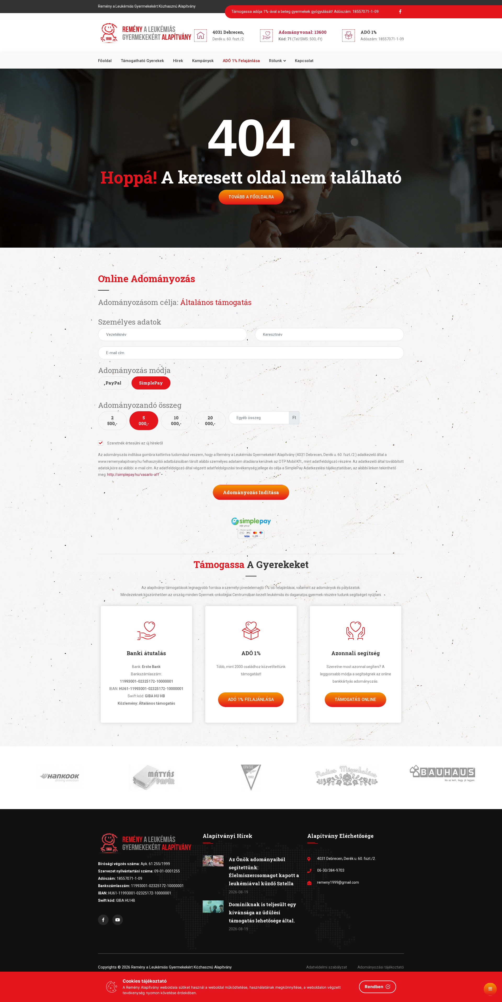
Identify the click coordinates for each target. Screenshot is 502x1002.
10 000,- (176, 420)
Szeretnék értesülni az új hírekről (135, 443)
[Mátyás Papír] (59, 777)
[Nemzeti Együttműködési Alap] (442, 777)
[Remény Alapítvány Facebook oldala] (103, 920)
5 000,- (144, 420)
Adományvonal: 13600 (302, 32)
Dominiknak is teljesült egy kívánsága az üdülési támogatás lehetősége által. (262, 912)
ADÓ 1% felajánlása (241, 60)
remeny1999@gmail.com (338, 882)
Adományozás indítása (251, 492)
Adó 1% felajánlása (251, 700)
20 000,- (210, 420)
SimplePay (151, 383)
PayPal (113, 383)
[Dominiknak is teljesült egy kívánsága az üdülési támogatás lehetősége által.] (213, 906)
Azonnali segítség (355, 653)
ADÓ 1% (251, 653)
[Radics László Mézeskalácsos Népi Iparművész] (251, 775)
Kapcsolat (304, 60)
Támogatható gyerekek (142, 60)
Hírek (178, 60)
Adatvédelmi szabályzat (326, 967)
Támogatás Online (355, 700)
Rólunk (275, 60)
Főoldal (105, 60)
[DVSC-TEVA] (155, 777)
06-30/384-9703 (330, 870)
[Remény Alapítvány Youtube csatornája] (117, 920)
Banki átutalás (146, 653)
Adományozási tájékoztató (380, 967)
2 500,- (112, 420)
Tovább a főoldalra (251, 197)
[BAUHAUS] (346, 773)
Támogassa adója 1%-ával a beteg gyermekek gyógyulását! (305, 11)
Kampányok (203, 60)
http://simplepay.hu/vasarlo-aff (133, 474)
